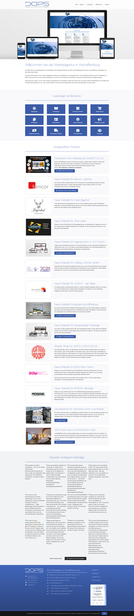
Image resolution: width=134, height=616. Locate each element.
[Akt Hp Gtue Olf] (38, 240)
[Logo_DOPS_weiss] (34, 569)
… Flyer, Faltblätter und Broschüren (59, 588)
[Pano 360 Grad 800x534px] (38, 428)
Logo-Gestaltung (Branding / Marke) (59, 580)
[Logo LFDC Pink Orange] (38, 344)
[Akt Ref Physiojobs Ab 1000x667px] (38, 302)
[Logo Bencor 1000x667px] (38, 177)
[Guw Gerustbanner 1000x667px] (38, 407)
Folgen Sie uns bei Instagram (76, 558)
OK (104, 613)
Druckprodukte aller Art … (57, 583)
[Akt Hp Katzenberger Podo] (38, 323)
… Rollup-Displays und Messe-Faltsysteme (61, 591)
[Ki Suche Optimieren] (38, 156)
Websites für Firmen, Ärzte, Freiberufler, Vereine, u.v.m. (65, 575)
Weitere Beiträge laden (56, 558)
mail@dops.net (31, 584)
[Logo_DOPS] (37, 2)
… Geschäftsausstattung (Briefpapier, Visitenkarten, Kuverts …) (66, 585)
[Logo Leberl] (38, 219)
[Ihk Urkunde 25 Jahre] (98, 585)
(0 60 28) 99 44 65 (32, 580)
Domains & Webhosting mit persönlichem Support (63, 577)
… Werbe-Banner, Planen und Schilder (60, 593)
